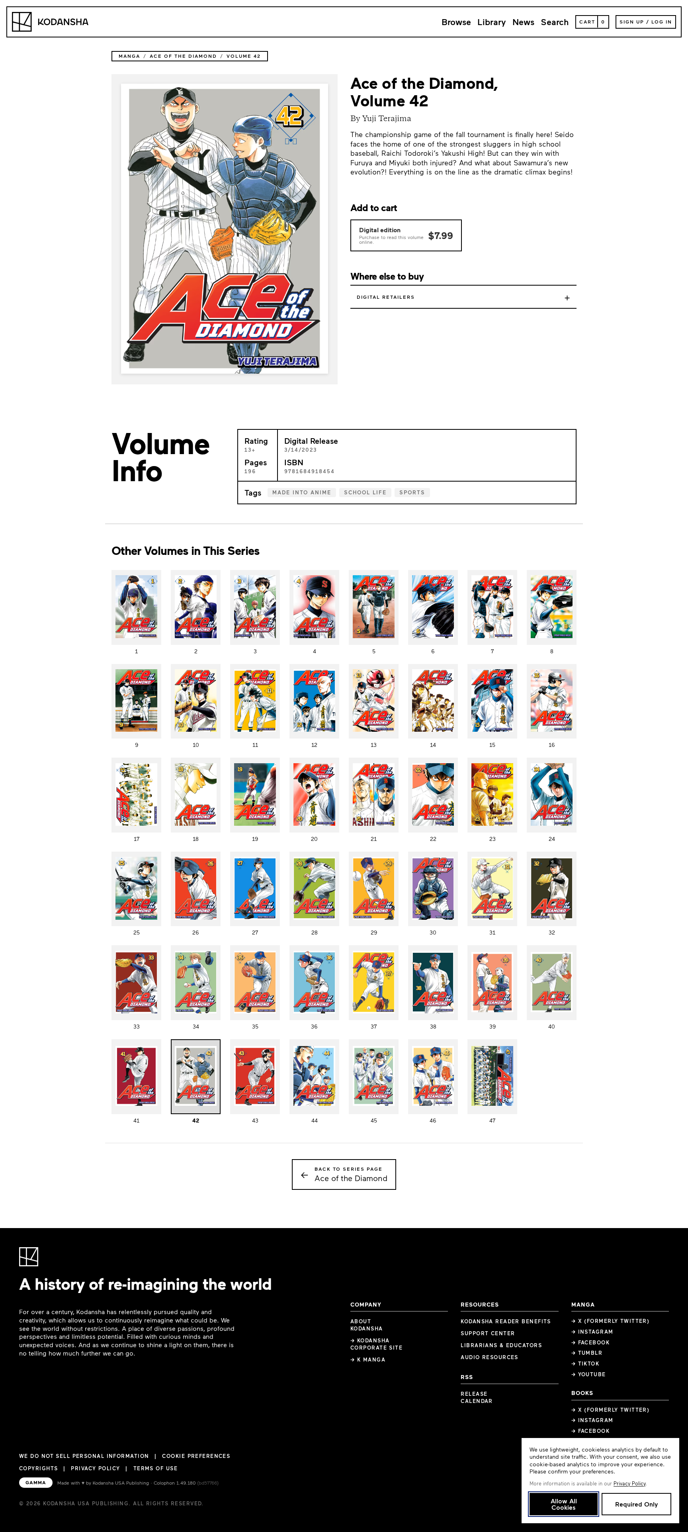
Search (555, 22)
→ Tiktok (585, 1363)
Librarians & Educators (501, 1345)
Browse (456, 22)
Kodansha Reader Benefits (506, 1321)
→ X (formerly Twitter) (610, 1321)
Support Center (488, 1333)
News (523, 22)
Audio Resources (489, 1357)
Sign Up (632, 21)
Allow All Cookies (564, 1504)
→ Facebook (590, 1342)
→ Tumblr (587, 1353)
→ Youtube (588, 1374)
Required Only (636, 1504)
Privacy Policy (95, 1468)
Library (491, 22)
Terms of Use (155, 1468)
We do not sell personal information (84, 1456)
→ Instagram (592, 1331)
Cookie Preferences (196, 1456)
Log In (661, 21)
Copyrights (38, 1468)
